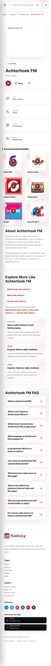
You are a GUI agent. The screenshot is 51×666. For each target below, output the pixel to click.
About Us (8, 590)
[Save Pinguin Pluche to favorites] (5, 180)
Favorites (8, 570)
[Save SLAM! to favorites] (5, 205)
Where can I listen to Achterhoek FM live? (18, 413)
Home (4, 14)
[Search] (37, 5)
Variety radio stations (16, 301)
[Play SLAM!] (13, 211)
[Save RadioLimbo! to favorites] (29, 180)
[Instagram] (17, 607)
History (7, 573)
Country (13, 14)
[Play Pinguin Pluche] (13, 186)
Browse (7, 567)
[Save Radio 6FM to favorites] (5, 155)
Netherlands (23, 14)
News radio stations (15, 295)
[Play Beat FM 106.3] (37, 211)
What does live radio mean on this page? (22, 474)
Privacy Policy (10, 587)
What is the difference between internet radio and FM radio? (21, 488)
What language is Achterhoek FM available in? (22, 437)
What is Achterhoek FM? (19, 401)
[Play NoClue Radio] (37, 161)
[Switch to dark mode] (46, 5)
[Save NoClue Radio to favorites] (29, 155)
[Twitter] (12, 607)
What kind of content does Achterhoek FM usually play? (22, 425)
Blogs (6, 576)
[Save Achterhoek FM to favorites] (29, 83)
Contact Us (8, 596)
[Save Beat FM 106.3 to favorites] (29, 205)
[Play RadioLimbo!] (37, 186)
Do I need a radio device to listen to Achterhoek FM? (20, 514)
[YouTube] (28, 607)
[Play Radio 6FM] (13, 161)
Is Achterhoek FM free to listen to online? (20, 450)
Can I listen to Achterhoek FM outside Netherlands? (22, 462)
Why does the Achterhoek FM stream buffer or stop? (22, 502)
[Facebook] (6, 607)
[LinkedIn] (23, 607)
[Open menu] (4, 4)
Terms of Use (9, 593)
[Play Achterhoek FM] (8, 83)
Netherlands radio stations (18, 289)
